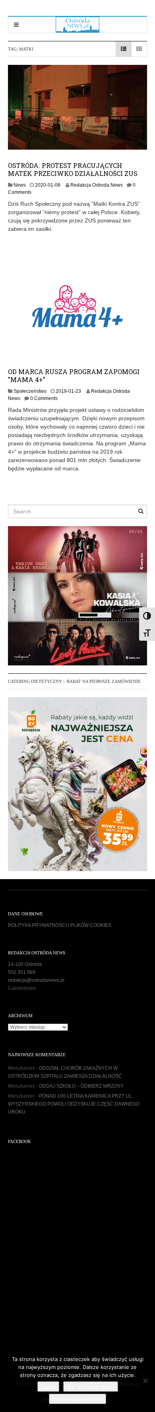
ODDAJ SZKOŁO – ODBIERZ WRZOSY (81, 1086)
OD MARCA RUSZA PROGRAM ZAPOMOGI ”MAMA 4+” (74, 375)
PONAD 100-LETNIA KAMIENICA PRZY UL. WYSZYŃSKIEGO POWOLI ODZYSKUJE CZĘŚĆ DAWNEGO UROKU (74, 1104)
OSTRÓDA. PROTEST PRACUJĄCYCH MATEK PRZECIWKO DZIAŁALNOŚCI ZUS (73, 169)
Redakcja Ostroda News (96, 185)
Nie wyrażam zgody (90, 1386)
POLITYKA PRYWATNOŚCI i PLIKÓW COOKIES (59, 925)
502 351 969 (21, 972)
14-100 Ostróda (25, 964)
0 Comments (44, 398)
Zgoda (48, 1386)
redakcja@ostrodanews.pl (36, 980)
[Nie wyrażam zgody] (145, 1381)
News (20, 185)
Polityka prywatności (77, 1399)
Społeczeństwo (30, 391)
